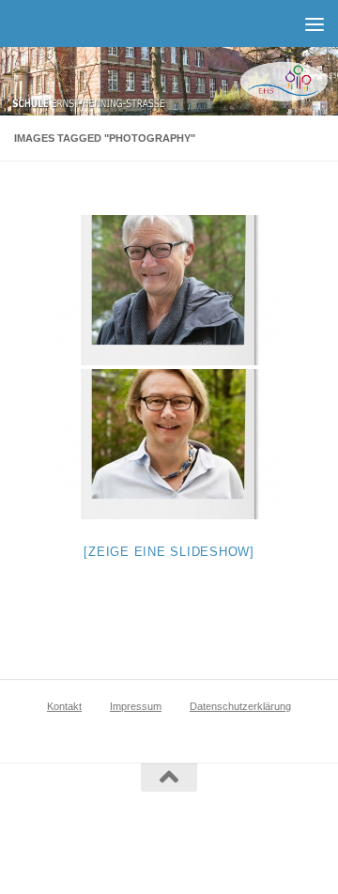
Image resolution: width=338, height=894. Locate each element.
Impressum (135, 706)
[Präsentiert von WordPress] (123, 838)
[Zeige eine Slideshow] (169, 552)
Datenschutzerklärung (240, 706)
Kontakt (64, 706)
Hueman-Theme (253, 838)
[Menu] (314, 23)
